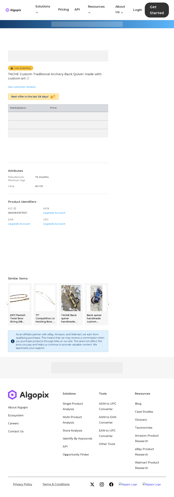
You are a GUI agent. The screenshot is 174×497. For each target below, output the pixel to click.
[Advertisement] (87, 39)
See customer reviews (22, 86)
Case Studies (144, 411)
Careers (13, 423)
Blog (138, 403)
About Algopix (18, 407)
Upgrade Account (54, 212)
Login (137, 10)
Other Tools (107, 444)
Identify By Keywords (77, 438)
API (77, 9)
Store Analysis (72, 430)
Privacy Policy (22, 484)
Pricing (63, 9)
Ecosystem (16, 415)
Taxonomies (143, 427)
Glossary (141, 419)
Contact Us (16, 431)
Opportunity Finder (76, 454)
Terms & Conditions (56, 484)
